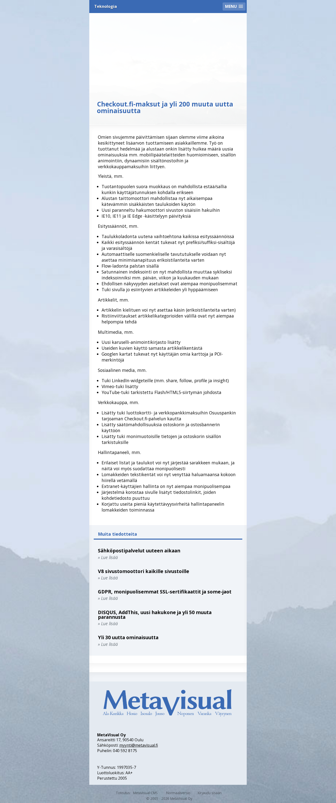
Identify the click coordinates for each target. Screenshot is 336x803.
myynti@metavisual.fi (138, 745)
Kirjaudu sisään (210, 792)
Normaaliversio (178, 792)
